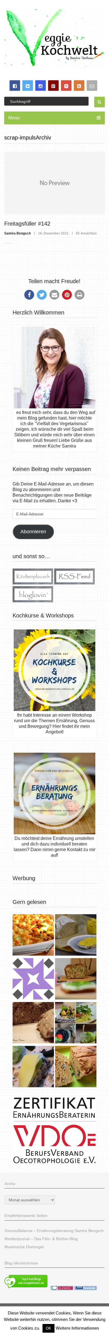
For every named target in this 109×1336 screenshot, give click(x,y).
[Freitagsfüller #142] (54, 183)
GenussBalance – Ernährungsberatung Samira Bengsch (54, 1230)
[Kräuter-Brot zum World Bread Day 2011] (33, 1023)
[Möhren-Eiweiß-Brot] (75, 979)
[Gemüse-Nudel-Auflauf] (33, 935)
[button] (29, 295)
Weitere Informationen (77, 1328)
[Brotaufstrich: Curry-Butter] (75, 935)
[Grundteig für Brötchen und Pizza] (33, 979)
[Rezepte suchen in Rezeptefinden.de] (26, 1289)
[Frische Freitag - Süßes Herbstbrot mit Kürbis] (75, 1067)
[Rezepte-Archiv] (75, 1023)
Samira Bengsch (17, 233)
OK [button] (48, 1328)
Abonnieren (33, 531)
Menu (14, 117)
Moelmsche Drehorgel (24, 1247)
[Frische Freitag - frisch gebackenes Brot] (33, 1067)
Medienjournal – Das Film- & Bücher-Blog (41, 1238)
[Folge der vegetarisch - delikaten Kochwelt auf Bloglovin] (33, 600)
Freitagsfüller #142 (27, 224)
